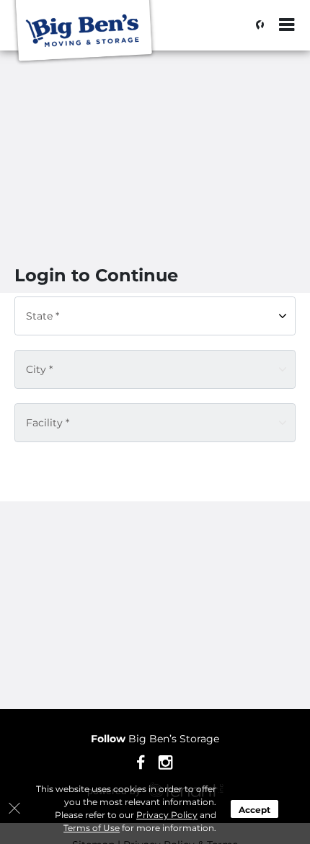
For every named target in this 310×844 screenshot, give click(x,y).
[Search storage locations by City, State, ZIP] (256, 25)
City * (39, 369)
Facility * (47, 422)
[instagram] (165, 761)
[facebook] (141, 761)
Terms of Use (91, 827)
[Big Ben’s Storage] (83, 32)
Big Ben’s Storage (155, 738)
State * (42, 315)
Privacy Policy (167, 814)
